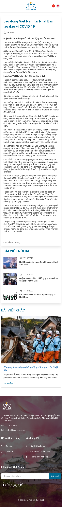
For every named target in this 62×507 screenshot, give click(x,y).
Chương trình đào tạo (40, 451)
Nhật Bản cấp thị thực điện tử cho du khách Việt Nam (39, 263)
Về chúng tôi (32, 438)
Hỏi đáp (9, 451)
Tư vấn (9, 446)
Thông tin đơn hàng (39, 457)
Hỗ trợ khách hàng (10, 438)
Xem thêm (8, 383)
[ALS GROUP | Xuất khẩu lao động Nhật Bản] (31, 6)
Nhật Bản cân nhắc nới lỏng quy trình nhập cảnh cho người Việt (38, 279)
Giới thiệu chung (37, 446)
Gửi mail (55, 476)
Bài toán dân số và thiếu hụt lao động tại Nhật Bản (37, 295)
